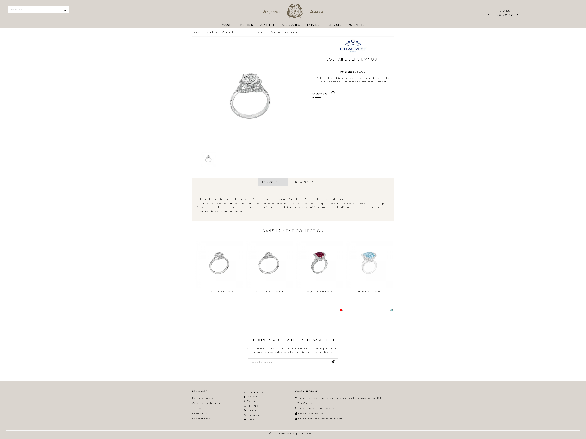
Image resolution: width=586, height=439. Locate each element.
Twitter (495, 15)
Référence (347, 71)
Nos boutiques (201, 419)
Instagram (513, 15)
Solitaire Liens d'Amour (219, 291)
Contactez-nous (202, 413)
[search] (65, 9)
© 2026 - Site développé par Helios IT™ (293, 433)
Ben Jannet (199, 391)
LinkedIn (518, 15)
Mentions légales (202, 398)
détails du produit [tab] (309, 182)
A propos (197, 408)
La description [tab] (273, 182)
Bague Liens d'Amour (319, 291)
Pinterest (507, 15)
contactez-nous (306, 391)
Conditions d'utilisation (206, 403)
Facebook (489, 15)
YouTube (501, 15)
